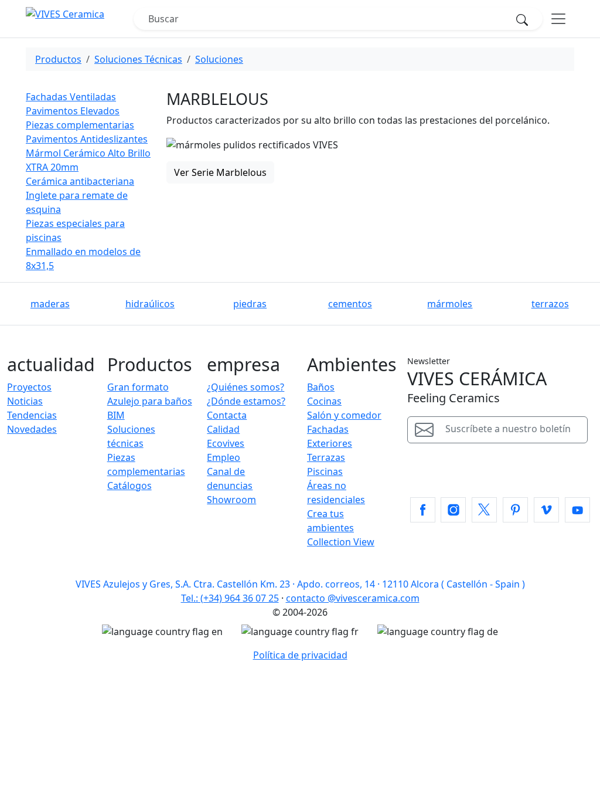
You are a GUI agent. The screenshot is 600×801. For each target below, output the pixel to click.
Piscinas (325, 471)
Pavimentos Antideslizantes (87, 139)
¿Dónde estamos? (246, 401)
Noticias (25, 401)
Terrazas (326, 457)
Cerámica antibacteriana (80, 181)
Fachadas (328, 429)
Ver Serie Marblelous (220, 172)
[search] (525, 18)
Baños (321, 387)
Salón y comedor (344, 415)
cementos (350, 303)
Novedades (32, 429)
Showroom (231, 499)
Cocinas (324, 401)
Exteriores (329, 443)
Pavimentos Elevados (73, 110)
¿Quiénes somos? (245, 387)
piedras (250, 303)
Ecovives (225, 443)
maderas (50, 303)
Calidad (223, 429)
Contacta (227, 415)
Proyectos (29, 387)
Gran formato (138, 387)
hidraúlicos (150, 303)
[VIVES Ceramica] (80, 18)
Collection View (340, 541)
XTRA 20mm (52, 167)
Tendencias (32, 415)
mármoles (449, 303)
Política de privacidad (300, 655)
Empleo (223, 457)
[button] (422, 509)
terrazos (550, 303)
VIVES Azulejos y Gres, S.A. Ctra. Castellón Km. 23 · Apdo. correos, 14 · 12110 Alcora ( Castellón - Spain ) (300, 584)
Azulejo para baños (149, 401)
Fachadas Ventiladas (71, 96)
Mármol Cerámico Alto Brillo (88, 153)
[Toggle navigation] (558, 19)
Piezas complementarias (80, 124)
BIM (116, 415)
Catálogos (129, 485)
